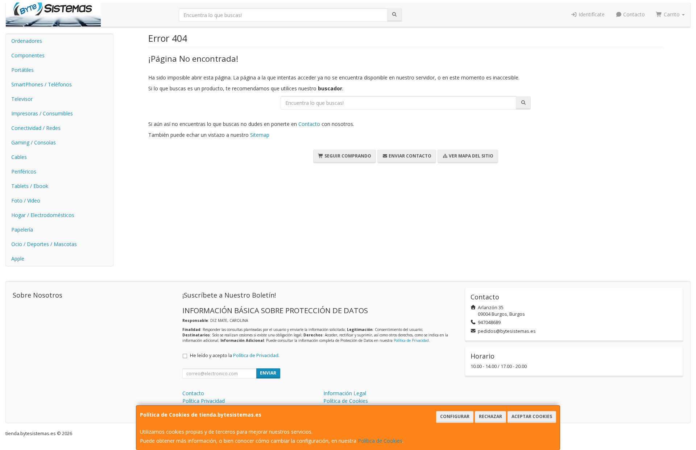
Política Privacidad (203, 400)
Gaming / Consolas (33, 142)
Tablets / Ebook (29, 186)
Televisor (22, 98)
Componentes (28, 55)
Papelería (22, 229)
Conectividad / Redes (36, 127)
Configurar (454, 416)
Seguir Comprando (347, 156)
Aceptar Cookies (531, 416)
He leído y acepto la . (234, 355)
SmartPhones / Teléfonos (41, 84)
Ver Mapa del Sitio (470, 156)
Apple (17, 258)
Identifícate (591, 14)
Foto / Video (25, 200)
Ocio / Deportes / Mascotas (44, 244)
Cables (19, 157)
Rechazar (490, 416)
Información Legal (344, 393)
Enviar (268, 373)
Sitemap (259, 134)
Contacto (633, 14)
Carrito (671, 14)
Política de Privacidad (411, 340)
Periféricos (23, 171)
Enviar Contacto (409, 156)
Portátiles (22, 69)
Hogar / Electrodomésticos (42, 215)
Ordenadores (26, 40)
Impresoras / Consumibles (42, 113)
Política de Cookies (380, 440)
